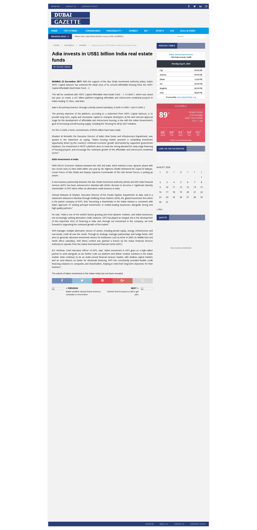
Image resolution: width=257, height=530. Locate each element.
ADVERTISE (55, 6)
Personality (113, 30)
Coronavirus (92, 30)
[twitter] (194, 6)
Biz (146, 30)
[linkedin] (200, 6)
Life (172, 30)
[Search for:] (190, 36)
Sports (160, 30)
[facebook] (188, 6)
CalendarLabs (186, 248)
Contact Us (71, 6)
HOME (54, 30)
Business (69, 45)
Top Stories (70, 30)
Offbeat (133, 30)
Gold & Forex (187, 30)
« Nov (159, 209)
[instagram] (206, 6)
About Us (164, 524)
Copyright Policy (90, 6)
